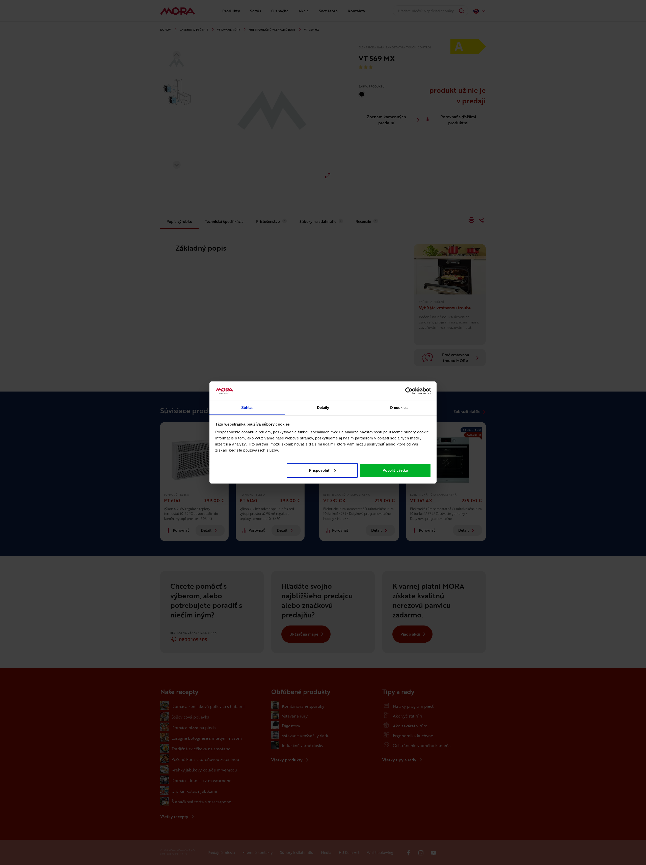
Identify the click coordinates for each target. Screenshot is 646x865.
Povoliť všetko (395, 470)
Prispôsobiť (319, 470)
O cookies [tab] (399, 407)
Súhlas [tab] (247, 407)
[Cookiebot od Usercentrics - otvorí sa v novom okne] (409, 391)
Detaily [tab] (323, 407)
